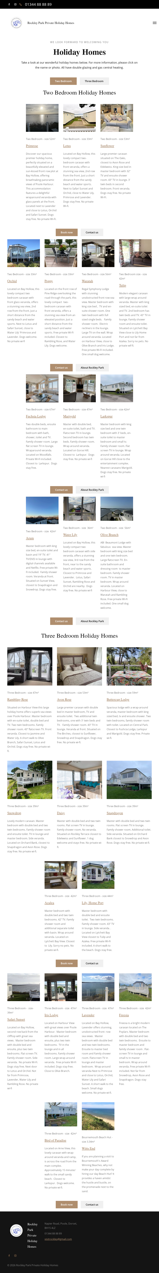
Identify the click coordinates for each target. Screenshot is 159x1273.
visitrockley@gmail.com (58, 1239)
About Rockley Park (92, 367)
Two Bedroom (63, 81)
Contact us (92, 232)
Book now (67, 232)
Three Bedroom (94, 81)
